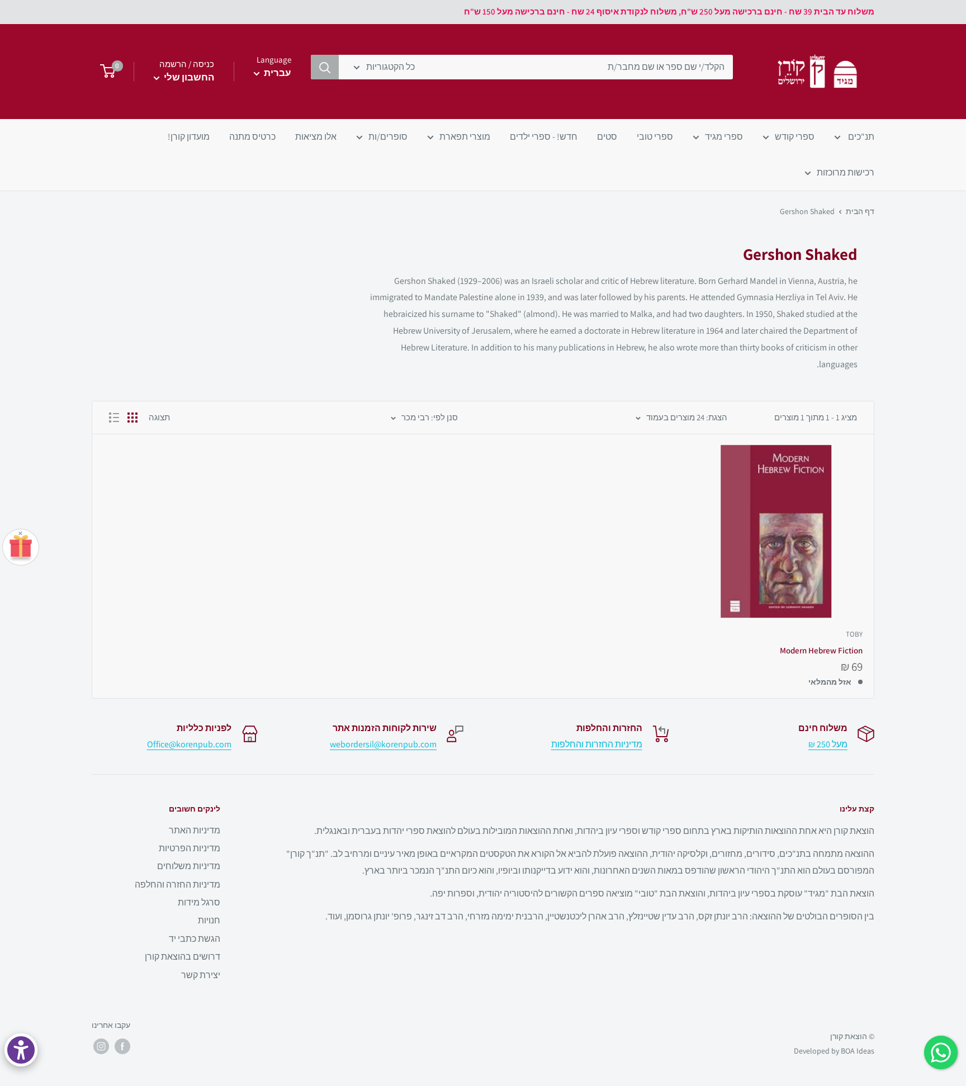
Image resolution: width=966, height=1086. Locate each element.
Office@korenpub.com (189, 744)
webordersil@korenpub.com (383, 744)
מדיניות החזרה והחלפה (177, 884)
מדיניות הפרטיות (189, 848)
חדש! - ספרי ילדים (543, 137)
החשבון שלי (188, 77)
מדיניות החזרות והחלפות (596, 744)
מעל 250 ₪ (827, 744)
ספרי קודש (795, 137)
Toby (854, 634)
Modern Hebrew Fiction (821, 650)
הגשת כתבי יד (194, 939)
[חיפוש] (325, 67)
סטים (607, 137)
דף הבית (860, 211)
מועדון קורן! (189, 137)
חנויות (209, 920)
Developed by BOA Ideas (834, 1051)
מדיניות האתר (194, 830)
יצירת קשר (200, 975)
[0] (104, 71)
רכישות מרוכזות (845, 172)
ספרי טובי (655, 137)
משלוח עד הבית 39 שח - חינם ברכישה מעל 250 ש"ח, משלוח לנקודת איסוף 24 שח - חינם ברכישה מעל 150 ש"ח (669, 11)
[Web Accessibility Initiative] (21, 1050)
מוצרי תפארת (464, 137)
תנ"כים (860, 137)
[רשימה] (114, 417)
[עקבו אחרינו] (122, 1046)
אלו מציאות (316, 137)
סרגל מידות (199, 902)
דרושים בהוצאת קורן (182, 956)
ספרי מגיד (724, 137)
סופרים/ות (388, 137)
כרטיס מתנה (252, 137)
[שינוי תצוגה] (132, 417)
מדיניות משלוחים (188, 866)
